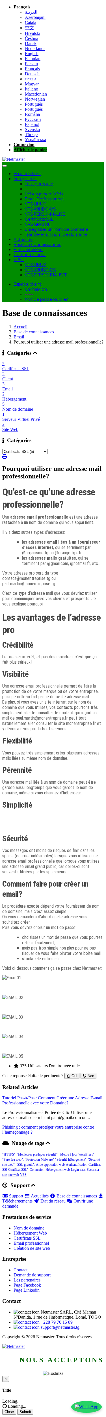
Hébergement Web (44, 193)
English (31, 53)
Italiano (31, 89)
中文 (29, 27)
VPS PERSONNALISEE (46, 274)
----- (29, 188)
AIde (39, 1165)
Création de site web (32, 1248)
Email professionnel (31, 1243)
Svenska (32, 129)
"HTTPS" (9, 1154)
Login (75, 1170)
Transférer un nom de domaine (56, 234)
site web (13, 1175)
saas (83, 1170)
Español (32, 124)
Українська (35, 139)
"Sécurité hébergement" (70, 1159)
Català (30, 22)
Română (32, 114)
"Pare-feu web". (13, 1159)
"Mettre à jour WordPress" (76, 1154)
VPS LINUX (35, 204)
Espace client (27, 173)
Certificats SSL (39, 219)
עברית (30, 78)
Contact (20, 1269)
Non (90, 1076)
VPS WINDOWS (40, 209)
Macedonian (36, 94)
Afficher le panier (30, 149)
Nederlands (35, 48)
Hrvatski (32, 33)
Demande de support (32, 1275)
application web (54, 1165)
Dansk (30, 43)
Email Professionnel (44, 199)
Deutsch (32, 73)
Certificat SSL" (18, 1170)
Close (9, 1412)
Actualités (23, 239)
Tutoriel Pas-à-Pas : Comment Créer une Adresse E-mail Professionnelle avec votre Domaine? (52, 1100)
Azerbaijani (35, 17)
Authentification (76, 1165)
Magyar (32, 84)
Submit (25, 1412)
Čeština (31, 38)
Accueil (20, 326)
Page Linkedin (27, 1290)
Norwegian (35, 99)
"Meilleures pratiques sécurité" (37, 1154)
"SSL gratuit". (25, 1165)
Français (22, 6)
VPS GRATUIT (38, 224)
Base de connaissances (37, 244)
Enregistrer (25, 178)
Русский (33, 119)
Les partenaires (27, 1280)
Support (16, 1196)
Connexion (24, 144)
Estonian (32, 58)
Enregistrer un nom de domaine (56, 229)
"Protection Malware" (39, 1159)
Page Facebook (27, 1285)
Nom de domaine (29, 1228)
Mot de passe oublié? (46, 299)
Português (34, 104)
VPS (19, 259)
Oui (73, 1076)
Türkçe (31, 134)
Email (19, 337)
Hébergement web (58, 1170)
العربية (31, 12)
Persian (31, 63)
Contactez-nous (30, 254)
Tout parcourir (39, 183)
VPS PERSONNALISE (45, 214)
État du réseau (28, 249)
